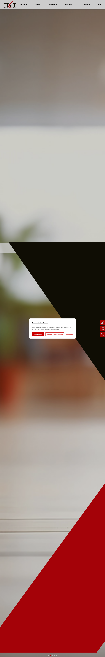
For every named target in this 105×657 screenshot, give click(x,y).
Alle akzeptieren (38, 334)
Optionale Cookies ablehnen (55, 334)
